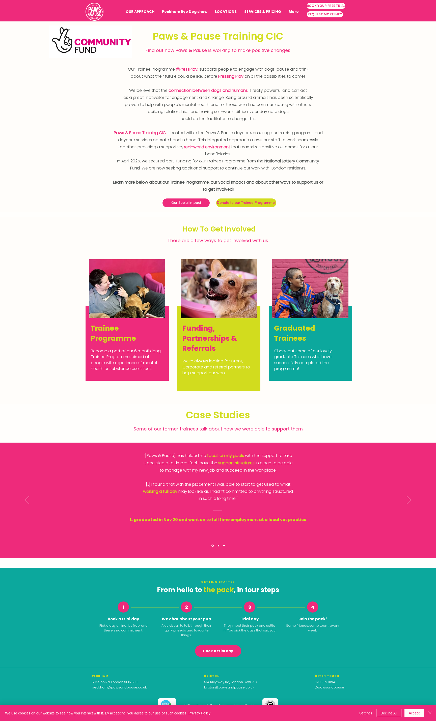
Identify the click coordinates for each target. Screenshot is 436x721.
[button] (225, 11)
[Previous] (27, 500)
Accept (414, 712)
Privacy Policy (199, 712)
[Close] (430, 713)
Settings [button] (365, 712)
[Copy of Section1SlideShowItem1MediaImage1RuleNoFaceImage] (218, 545)
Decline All (388, 712)
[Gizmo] (212, 545)
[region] (126, 319)
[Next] (409, 500)
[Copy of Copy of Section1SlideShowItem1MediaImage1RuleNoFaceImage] (224, 545)
